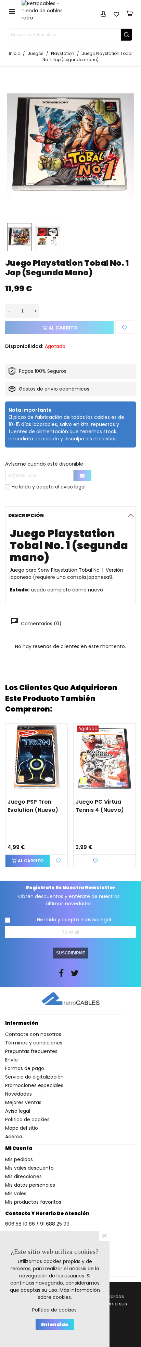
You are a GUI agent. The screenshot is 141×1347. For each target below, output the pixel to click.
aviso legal (73, 486)
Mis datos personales (30, 1185)
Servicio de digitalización (34, 1076)
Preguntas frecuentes (31, 1051)
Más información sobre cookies (69, 1294)
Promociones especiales (34, 1085)
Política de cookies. (55, 1309)
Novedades (18, 1093)
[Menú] (11, 10)
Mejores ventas (23, 1102)
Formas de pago (24, 1068)
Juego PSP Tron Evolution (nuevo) (33, 806)
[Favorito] (124, 327)
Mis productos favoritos (33, 1202)
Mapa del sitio (21, 1128)
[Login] (103, 12)
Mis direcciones (23, 1176)
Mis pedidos (19, 1159)
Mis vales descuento (29, 1168)
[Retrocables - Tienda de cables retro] (46, 10)
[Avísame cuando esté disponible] (82, 475)
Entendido (54, 1324)
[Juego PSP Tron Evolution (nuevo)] (36, 759)
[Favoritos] (116, 12)
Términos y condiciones (33, 1042)
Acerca (13, 1136)
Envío (11, 1059)
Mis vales (15, 1193)
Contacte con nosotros (33, 1034)
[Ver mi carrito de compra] (129, 12)
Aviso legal (17, 1111)
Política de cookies (27, 1119)
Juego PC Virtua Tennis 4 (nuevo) (100, 806)
